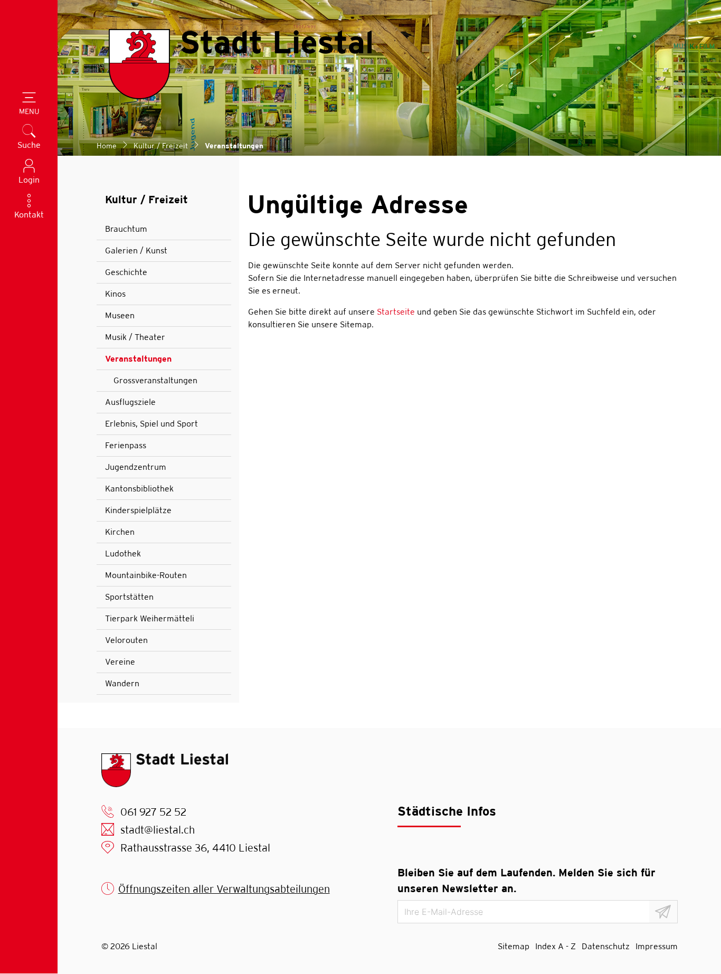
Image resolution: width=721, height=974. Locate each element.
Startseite (396, 312)
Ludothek (123, 554)
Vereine (120, 662)
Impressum (656, 946)
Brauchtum (126, 229)
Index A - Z (555, 946)
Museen (120, 315)
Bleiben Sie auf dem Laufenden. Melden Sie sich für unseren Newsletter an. (526, 880)
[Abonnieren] (663, 911)
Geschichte (126, 272)
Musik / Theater (135, 337)
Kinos (115, 294)
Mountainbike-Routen (146, 575)
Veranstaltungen (138, 362)
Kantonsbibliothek (139, 489)
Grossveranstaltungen (155, 380)
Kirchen (120, 532)
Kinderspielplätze (138, 510)
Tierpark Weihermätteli (149, 618)
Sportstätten (129, 597)
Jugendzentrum (135, 467)
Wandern (122, 683)
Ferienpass (125, 445)
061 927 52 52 (153, 812)
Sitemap (513, 946)
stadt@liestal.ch (157, 830)
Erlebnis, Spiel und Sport (151, 424)
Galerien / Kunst (136, 250)
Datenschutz (606, 946)
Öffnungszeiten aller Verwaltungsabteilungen (224, 889)
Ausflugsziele (130, 402)
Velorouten (126, 640)
